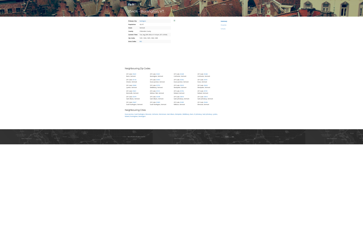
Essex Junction (129, 114)
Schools (223, 29)
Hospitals (223, 25)
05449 (182, 74)
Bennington (142, 116)
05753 (158, 85)
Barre (191, 114)
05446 (206, 74)
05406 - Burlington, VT (146, 11)
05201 (158, 74)
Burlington (143, 21)
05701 (206, 91)
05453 (158, 80)
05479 (134, 97)
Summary (224, 21)
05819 (182, 97)
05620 (206, 85)
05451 (206, 80)
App (231, 4)
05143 (134, 80)
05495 (182, 102)
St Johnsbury (198, 114)
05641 (134, 74)
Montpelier (178, 114)
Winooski (148, 114)
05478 (158, 97)
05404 (206, 102)
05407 (134, 102)
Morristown (162, 114)
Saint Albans (170, 114)
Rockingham (134, 116)
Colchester (155, 114)
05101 (158, 91)
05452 (182, 80)
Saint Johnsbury (207, 114)
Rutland (127, 116)
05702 (182, 91)
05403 (158, 102)
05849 (134, 85)
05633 (182, 85)
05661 (134, 91)
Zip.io (131, 4)
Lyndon (215, 114)
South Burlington (139, 114)
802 (141, 41)
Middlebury (185, 114)
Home (223, 4)
